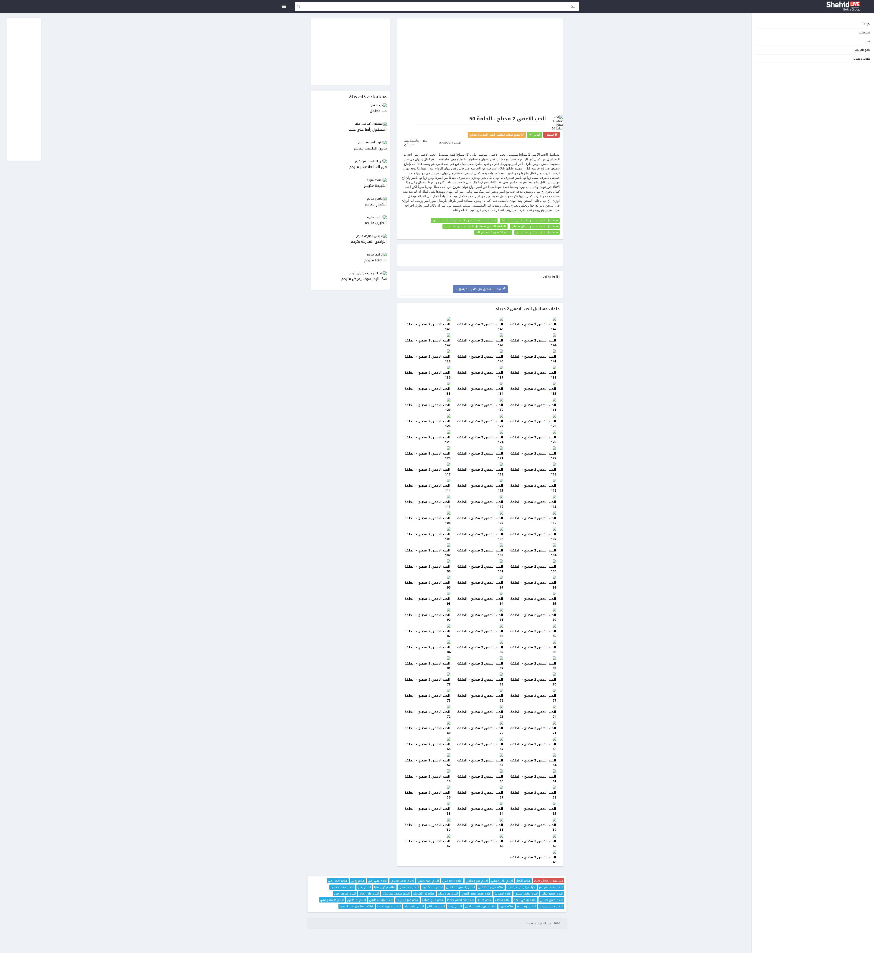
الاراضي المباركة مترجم (369, 241)
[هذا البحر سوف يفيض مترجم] (350, 273)
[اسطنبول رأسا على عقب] (350, 124)
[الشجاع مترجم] (350, 199)
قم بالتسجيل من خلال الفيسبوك (479, 289)
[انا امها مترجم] (350, 255)
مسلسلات (865, 32)
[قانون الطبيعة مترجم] (350, 142)
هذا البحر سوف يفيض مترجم (364, 279)
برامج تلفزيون (863, 49)
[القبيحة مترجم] (350, 180)
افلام (868, 41)
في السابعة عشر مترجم (368, 167)
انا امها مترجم (375, 260)
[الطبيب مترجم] (350, 217)
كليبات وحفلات (862, 58)
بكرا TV (866, 23)
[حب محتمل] (350, 105)
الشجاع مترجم (376, 204)
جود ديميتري (409, 142)
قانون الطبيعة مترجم (370, 148)
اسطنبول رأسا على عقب (367, 129)
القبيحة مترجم (375, 185)
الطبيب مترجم (376, 223)
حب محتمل (378, 111)
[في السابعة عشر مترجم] (350, 161)
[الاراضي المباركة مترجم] (350, 236)
